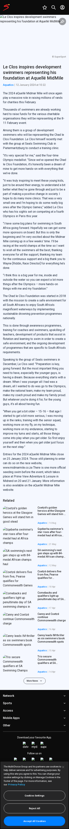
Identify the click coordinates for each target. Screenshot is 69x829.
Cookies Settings (34, 795)
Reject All (34, 808)
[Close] (63, 767)
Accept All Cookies (34, 821)
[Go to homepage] (6, 7)
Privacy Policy (16, 784)
